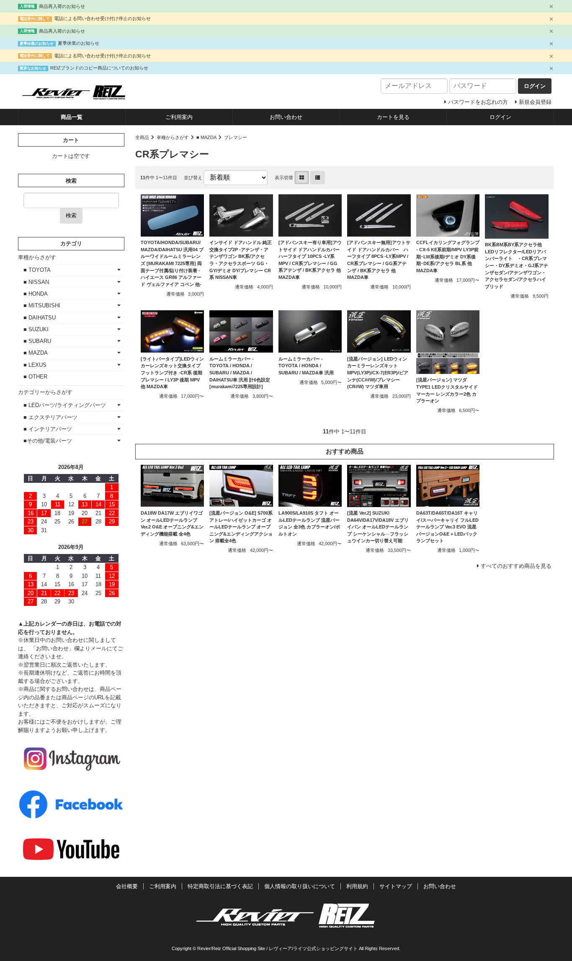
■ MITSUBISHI (41, 305)
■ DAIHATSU (39, 317)
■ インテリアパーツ (47, 429)
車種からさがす (173, 137)
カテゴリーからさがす (45, 392)
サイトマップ (395, 886)
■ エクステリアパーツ (50, 417)
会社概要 (127, 886)
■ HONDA (35, 294)
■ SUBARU (37, 341)
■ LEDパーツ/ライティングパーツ (64, 405)
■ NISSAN (36, 282)
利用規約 (357, 886)
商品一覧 (71, 117)
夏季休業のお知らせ (78, 43)
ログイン (500, 117)
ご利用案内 (179, 117)
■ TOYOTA (37, 270)
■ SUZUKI (36, 329)
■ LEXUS (34, 365)
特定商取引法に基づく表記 (220, 886)
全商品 (142, 137)
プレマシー (235, 137)
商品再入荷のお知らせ (62, 6)
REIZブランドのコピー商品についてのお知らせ (99, 67)
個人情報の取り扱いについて (299, 886)
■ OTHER (35, 377)
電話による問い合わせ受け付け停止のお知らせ (102, 18)
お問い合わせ (286, 117)
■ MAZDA (206, 137)
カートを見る (393, 117)
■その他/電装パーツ (47, 441)
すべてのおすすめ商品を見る (516, 566)
